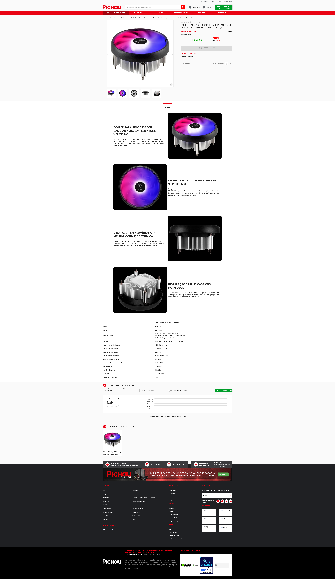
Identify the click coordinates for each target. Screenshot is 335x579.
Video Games (107, 508)
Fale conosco (173, 532)
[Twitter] (226, 501)
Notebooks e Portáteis (139, 501)
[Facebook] (218, 501)
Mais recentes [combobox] (109, 390)
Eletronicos (106, 501)
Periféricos (135, 490)
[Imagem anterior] (108, 53)
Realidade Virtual (137, 516)
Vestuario (135, 505)
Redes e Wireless (137, 508)
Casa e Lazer (136, 512)
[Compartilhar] (230, 64)
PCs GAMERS (160, 13)
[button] (183, 64)
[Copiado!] (226, 63)
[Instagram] (222, 501)
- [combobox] (123, 390)
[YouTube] (230, 501)
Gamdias (188, 34)
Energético (106, 516)
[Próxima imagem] (171, 53)
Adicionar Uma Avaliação (224, 390)
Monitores (106, 498)
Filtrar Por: (125, 388)
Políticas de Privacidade (176, 539)
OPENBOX (201, 13)
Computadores (107, 494)
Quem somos (173, 490)
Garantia (171, 511)
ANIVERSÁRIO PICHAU (180, 13)
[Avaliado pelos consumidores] (206, 565)
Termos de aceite (174, 535)
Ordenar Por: (107, 388)
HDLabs (140, 568)
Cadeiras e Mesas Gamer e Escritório (143, 498)
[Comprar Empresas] (167, 474)
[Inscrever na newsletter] (229, 495)
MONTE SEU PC (139, 13)
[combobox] (154, 7)
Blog (170, 500)
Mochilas (105, 505)
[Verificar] (186, 566)
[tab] (111, 93)
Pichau (135, 568)
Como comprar (173, 514)
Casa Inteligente (108, 512)
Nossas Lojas (173, 497)
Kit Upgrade (135, 494)
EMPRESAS (222, 13)
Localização (172, 493)
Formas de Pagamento (176, 518)
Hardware (105, 490)
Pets (133, 519)
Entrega (171, 508)
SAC (170, 529)
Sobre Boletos (173, 521)
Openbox (105, 519)
